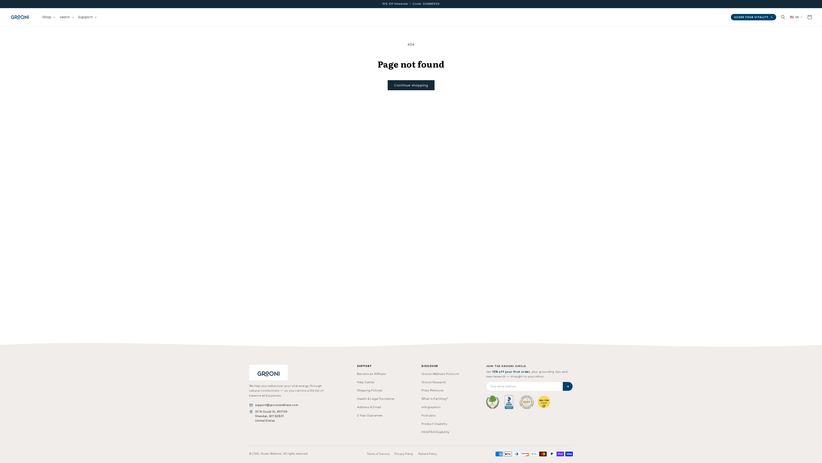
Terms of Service (378, 453)
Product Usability (434, 424)
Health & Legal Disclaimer (376, 399)
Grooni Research (433, 382)
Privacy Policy (404, 453)
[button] (48, 17)
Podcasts (428, 415)
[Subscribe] (568, 386)
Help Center (366, 382)
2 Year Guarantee (370, 415)
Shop (46, 17)
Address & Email (369, 407)
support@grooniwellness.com (276, 405)
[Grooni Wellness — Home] (268, 372)
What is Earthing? (434, 399)
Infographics (431, 407)
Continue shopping (411, 85)
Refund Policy (427, 453)
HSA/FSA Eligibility (435, 432)
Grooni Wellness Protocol (440, 374)
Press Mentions (432, 390)
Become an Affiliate (371, 374)
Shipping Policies (369, 390)
